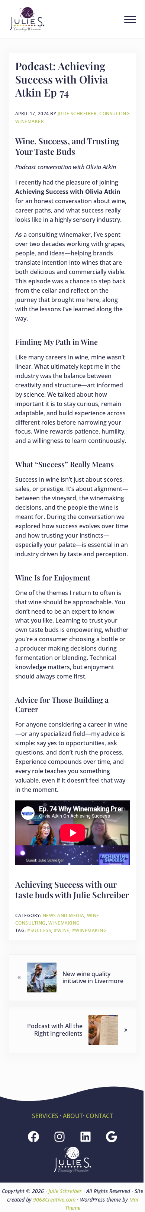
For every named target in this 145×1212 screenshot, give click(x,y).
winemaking (64, 923)
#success (39, 930)
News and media (63, 915)
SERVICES (45, 1116)
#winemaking (89, 930)
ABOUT (73, 1116)
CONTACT (99, 1116)
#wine (62, 930)
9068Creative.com (54, 1199)
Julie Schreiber (65, 1190)
